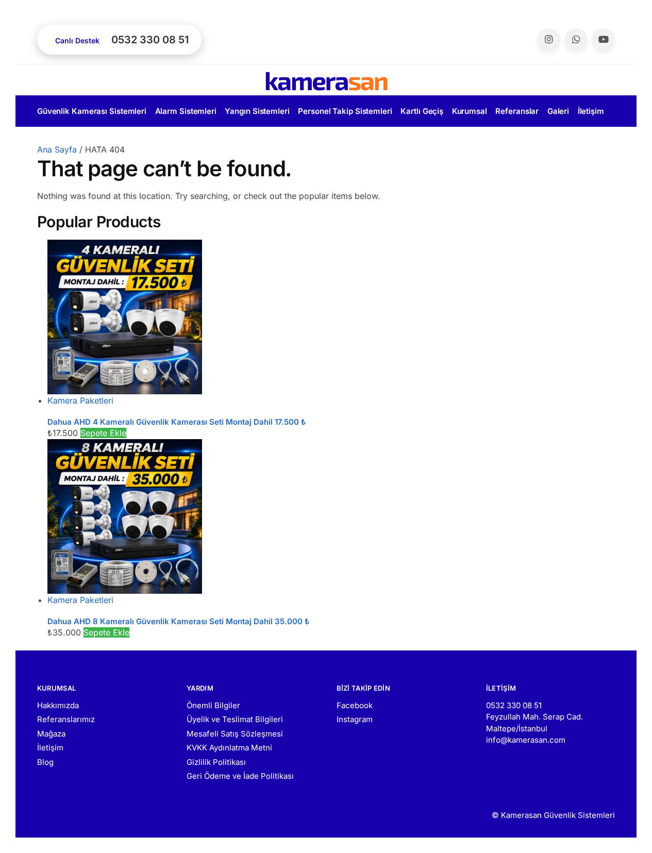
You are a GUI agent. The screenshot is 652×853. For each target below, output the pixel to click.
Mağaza (51, 734)
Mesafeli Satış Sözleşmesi (235, 734)
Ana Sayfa (57, 149)
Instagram (355, 719)
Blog (45, 762)
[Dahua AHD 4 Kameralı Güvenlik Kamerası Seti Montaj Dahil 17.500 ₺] (331, 317)
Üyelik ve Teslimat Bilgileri (235, 719)
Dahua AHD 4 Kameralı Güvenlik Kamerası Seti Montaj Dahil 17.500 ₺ (176, 422)
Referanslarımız (66, 719)
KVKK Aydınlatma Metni (229, 747)
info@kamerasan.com (525, 740)
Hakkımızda (58, 705)
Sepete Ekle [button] (103, 433)
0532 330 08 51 (514, 705)
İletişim (50, 747)
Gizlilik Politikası (216, 762)
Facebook (355, 705)
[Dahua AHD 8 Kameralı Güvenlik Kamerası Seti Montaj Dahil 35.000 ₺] (331, 516)
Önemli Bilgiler (213, 705)
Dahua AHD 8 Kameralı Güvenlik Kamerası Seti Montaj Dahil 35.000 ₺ (178, 621)
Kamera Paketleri (80, 400)
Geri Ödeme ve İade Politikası (240, 776)
